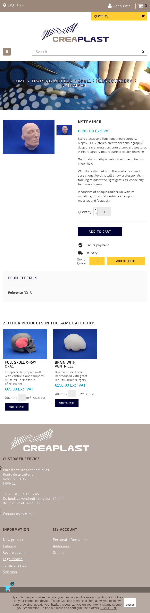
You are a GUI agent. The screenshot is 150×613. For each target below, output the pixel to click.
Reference (15, 293)
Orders (58, 552)
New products (14, 540)
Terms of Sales (14, 565)
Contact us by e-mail (19, 514)
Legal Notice (13, 559)
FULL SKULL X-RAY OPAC (20, 364)
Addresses (61, 546)
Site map (10, 572)
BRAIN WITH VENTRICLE (65, 364)
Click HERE (108, 608)
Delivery (9, 546)
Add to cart (100, 232)
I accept (130, 602)
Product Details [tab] (22, 278)
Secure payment (16, 552)
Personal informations (70, 540)
